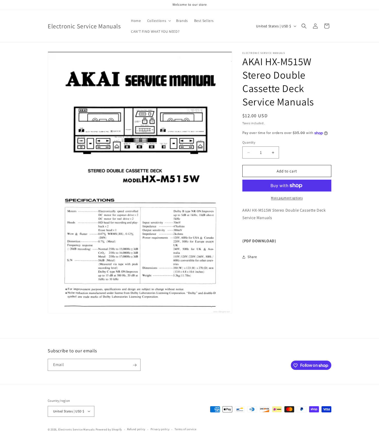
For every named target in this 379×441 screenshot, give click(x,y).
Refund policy (136, 429)
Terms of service (185, 429)
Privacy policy (160, 429)
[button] (158, 20)
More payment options (287, 198)
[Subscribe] (134, 365)
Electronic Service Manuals (76, 429)
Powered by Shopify (109, 429)
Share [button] (252, 256)
